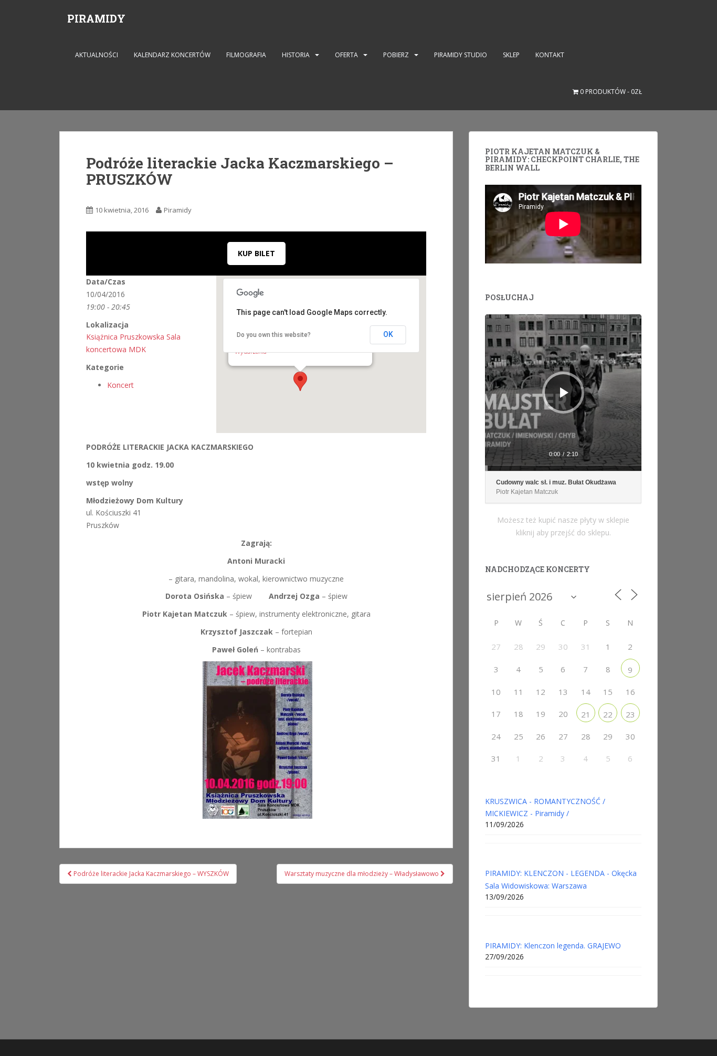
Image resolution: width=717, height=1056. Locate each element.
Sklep (511, 54)
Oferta (346, 54)
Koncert (120, 385)
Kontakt (549, 54)
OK (388, 334)
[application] (563, 392)
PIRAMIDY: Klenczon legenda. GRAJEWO (553, 946)
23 (630, 714)
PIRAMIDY (96, 18)
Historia (296, 54)
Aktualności (96, 54)
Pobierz (396, 54)
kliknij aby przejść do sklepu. (563, 532)
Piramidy (178, 210)
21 (586, 714)
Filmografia (246, 54)
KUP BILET (256, 253)
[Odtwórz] (564, 392)
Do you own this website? (274, 335)
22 (608, 714)
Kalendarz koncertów (172, 54)
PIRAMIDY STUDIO (460, 54)
